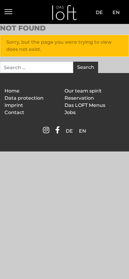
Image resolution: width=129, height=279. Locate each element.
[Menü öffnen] (8, 12)
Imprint (13, 105)
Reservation (79, 98)
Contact (14, 112)
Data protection (24, 98)
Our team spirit (83, 91)
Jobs (70, 112)
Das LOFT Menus (84, 105)
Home (12, 91)
